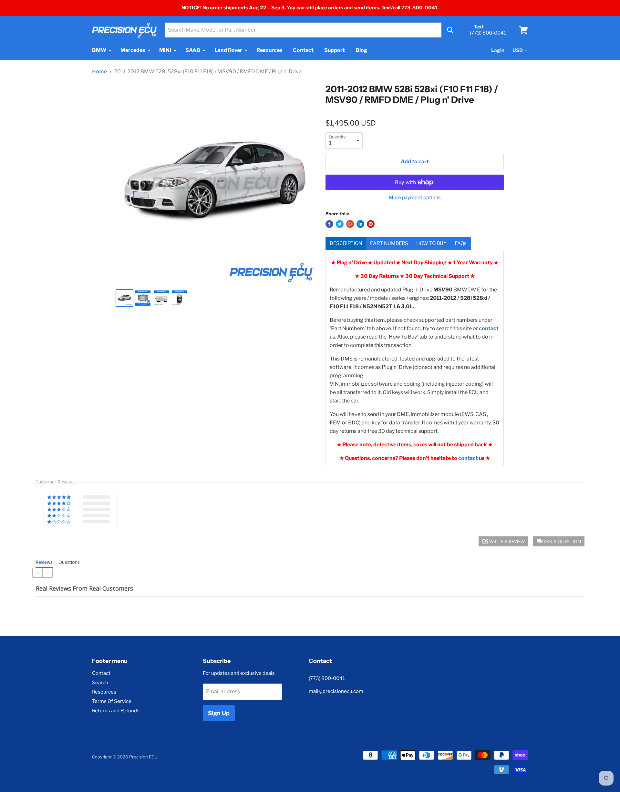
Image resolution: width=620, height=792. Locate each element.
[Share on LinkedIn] (360, 224)
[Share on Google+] (350, 224)
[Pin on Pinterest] (371, 224)
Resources (269, 50)
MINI (165, 50)
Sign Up (219, 713)
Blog (361, 50)
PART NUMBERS (389, 243)
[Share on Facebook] (329, 224)
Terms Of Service (111, 701)
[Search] (450, 30)
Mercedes (133, 50)
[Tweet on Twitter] (340, 224)
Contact (303, 50)
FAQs (461, 243)
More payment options (415, 197)
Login (497, 50)
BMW (99, 50)
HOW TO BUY (431, 243)
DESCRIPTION (346, 243)
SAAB (193, 50)
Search (100, 682)
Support (334, 50)
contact (468, 458)
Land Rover (228, 50)
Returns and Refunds (116, 711)
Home (99, 72)
